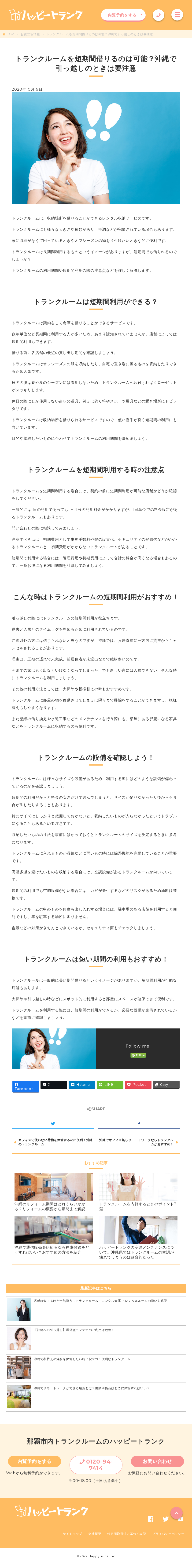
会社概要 (94, 1534)
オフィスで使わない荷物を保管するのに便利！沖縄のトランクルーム (55, 1142)
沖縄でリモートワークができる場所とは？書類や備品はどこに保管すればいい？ (92, 1388)
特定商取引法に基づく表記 (126, 1534)
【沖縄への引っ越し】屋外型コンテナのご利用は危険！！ (76, 1330)
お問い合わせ (157, 1461)
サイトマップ (72, 1534)
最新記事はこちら (96, 1288)
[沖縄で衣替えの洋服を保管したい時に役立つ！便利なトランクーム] (19, 1368)
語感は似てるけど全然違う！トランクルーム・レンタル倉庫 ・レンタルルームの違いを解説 (100, 1301)
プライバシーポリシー (168, 1534)
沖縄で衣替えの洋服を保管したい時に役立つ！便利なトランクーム (82, 1359)
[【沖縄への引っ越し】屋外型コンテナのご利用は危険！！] (19, 1339)
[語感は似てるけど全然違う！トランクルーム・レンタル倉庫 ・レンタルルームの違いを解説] (19, 1310)
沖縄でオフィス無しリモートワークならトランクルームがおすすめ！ (136, 1142)
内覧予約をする (35, 1461)
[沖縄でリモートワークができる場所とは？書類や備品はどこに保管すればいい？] (19, 1397)
